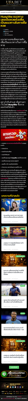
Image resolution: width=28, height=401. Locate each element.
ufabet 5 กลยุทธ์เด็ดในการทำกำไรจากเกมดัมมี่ (14, 244)
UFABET (19, 397)
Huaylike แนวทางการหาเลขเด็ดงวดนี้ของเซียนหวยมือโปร (13, 216)
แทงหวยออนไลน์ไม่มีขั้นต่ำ (14, 143)
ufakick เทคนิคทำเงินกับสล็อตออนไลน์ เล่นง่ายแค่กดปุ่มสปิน (14, 356)
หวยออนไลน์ (4, 178)
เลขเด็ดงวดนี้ (20, 111)
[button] (14, 8)
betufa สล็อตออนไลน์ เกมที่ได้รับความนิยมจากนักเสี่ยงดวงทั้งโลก (14, 272)
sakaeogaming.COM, (9, 398)
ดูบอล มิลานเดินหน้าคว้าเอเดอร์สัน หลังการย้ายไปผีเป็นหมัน (14, 301)
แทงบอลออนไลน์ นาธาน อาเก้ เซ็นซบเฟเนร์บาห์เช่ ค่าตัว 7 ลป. (14, 329)
